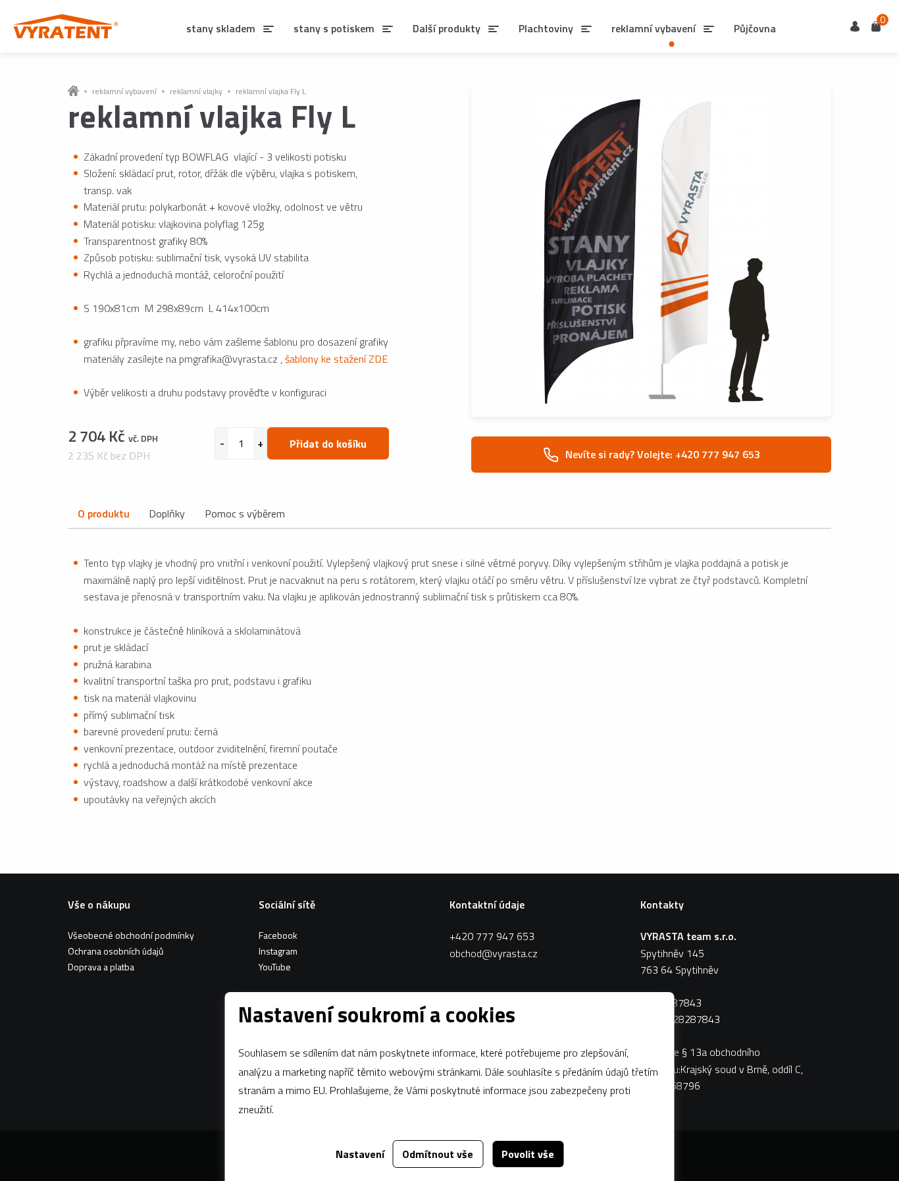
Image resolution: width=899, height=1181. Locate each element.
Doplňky (167, 513)
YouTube (275, 967)
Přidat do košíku (328, 444)
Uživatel (855, 26)
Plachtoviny (546, 28)
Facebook (278, 935)
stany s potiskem (334, 28)
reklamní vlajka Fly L (271, 91)
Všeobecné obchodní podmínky (131, 935)
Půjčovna (755, 28)
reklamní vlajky (196, 91)
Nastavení (360, 1154)
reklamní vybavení (124, 91)
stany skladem (220, 28)
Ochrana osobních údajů (115, 951)
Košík (876, 25)
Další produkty (446, 28)
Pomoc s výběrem (245, 513)
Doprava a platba (101, 967)
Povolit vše (527, 1154)
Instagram (278, 951)
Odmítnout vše (437, 1154)
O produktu (103, 513)
